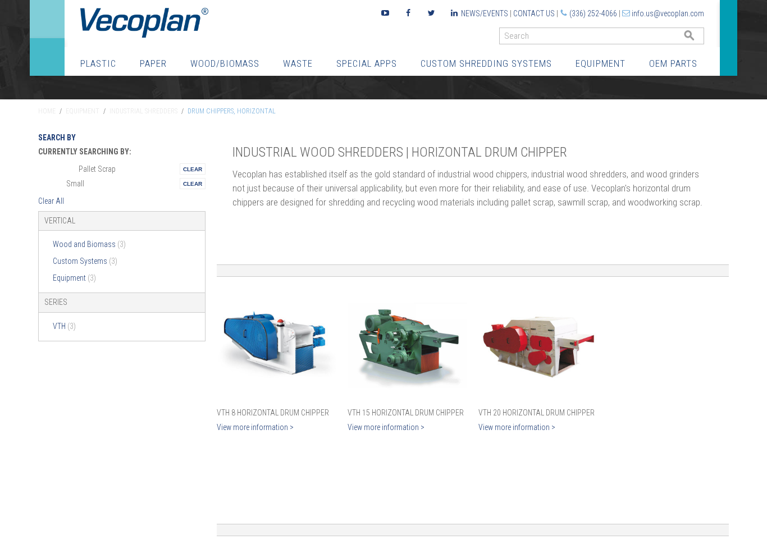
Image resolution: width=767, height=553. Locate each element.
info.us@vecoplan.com (668, 13)
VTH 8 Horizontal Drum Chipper (273, 412)
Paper (153, 63)
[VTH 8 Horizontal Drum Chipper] (276, 345)
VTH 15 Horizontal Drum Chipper (406, 412)
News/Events (484, 13)
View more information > (255, 427)
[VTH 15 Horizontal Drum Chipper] (407, 345)
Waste (298, 63)
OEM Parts (673, 63)
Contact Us (534, 13)
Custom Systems (85, 261)
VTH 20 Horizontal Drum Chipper (536, 412)
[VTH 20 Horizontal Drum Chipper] (538, 345)
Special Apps (366, 63)
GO (699, 38)
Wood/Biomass (224, 63)
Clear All (51, 200)
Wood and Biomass (89, 244)
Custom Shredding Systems (486, 63)
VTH (64, 326)
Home (47, 111)
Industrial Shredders (143, 111)
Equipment (601, 63)
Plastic (98, 63)
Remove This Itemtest (193, 169)
